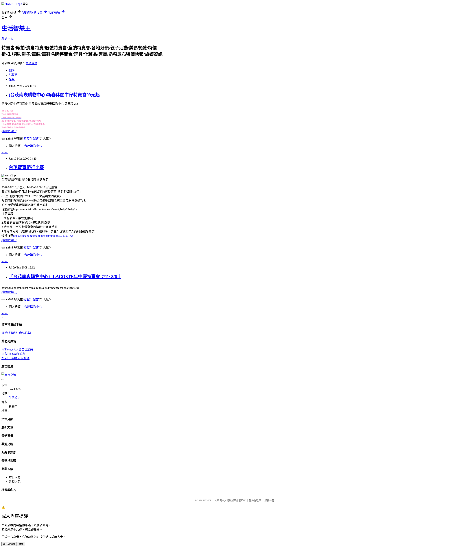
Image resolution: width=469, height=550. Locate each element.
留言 (36, 138)
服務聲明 (269, 500)
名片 (12, 79)
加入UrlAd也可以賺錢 (15, 358)
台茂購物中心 (33, 145)
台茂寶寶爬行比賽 (26, 167)
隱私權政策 (255, 500)
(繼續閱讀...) (9, 131)
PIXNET (207, 500)
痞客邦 (27, 138)
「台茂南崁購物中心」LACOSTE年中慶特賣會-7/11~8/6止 (65, 276)
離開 (21, 544)
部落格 (13, 74)
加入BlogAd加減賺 (13, 353)
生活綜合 (31, 63)
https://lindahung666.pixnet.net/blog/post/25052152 (43, 235)
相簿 (12, 70)
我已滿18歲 (9, 544)
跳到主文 (7, 38)
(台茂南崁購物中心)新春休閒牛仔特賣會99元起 (54, 94)
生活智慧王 (16, 28)
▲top (4, 152)
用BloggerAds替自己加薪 (17, 349)
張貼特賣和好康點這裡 (16, 333)
